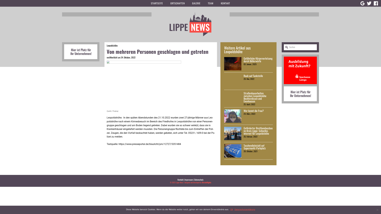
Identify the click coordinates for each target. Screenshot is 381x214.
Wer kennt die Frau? (254, 111)
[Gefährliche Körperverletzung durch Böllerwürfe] (232, 63)
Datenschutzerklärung (245, 209)
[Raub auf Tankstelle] (232, 81)
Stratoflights (206, 182)
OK (231, 209)
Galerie (196, 3)
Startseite (157, 3)
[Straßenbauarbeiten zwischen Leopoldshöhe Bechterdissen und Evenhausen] (232, 98)
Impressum (189, 179)
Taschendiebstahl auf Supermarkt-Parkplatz (255, 147)
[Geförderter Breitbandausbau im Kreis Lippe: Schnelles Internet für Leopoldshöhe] (232, 133)
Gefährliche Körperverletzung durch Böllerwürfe (258, 59)
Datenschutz (198, 179)
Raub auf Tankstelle (253, 76)
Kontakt (225, 3)
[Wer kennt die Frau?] (232, 116)
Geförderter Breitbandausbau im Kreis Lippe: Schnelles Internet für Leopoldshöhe (258, 130)
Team (210, 3)
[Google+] (362, 3)
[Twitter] (369, 3)
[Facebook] (376, 3)
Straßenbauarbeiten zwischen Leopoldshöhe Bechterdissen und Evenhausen (255, 97)
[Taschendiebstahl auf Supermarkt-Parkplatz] (232, 151)
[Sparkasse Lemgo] (300, 85)
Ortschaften (177, 3)
